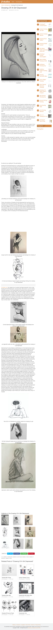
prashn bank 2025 (36, 627)
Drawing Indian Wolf (6, 595)
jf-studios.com (4, 287)
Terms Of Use (28, 624)
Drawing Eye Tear (23, 613)
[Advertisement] (18, 21)
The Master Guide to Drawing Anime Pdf (43, 50)
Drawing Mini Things (6, 577)
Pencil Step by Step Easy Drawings (43, 86)
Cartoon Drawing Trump (24, 577)
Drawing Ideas (19, 1)
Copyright (23, 624)
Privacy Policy (38, 624)
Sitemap (14, 624)
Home (13, 1)
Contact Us (18, 624)
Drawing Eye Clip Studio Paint (25, 595)
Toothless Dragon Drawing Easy (43, 71)
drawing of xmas (9, 558)
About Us (33, 624)
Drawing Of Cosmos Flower (8, 613)
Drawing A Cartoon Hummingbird (43, 55)
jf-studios (5, 1)
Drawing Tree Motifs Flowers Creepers (43, 91)
